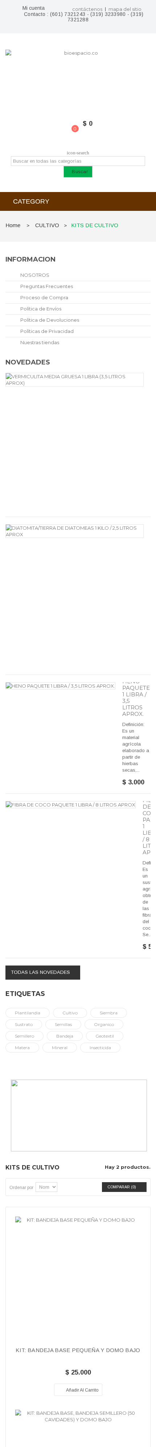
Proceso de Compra (43, 297)
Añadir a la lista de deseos (52, 1390)
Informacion (30, 259)
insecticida (100, 1047)
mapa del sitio (124, 9)
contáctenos (87, 9)
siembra (109, 1013)
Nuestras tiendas (39, 342)
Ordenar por (21, 1187)
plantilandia (27, 1013)
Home (12, 225)
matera (22, 1047)
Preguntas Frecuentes (46, 286)
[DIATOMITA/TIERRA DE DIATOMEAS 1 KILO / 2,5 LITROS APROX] (74, 531)
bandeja (64, 1036)
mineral (59, 1047)
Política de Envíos (40, 309)
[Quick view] (78, 1286)
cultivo (70, 1013)
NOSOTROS (34, 275)
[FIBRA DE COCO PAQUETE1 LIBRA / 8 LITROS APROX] (70, 804)
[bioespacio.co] (78, 78)
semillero (24, 1036)
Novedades (27, 362)
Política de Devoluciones (49, 320)
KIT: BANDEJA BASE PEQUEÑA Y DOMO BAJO (78, 1350)
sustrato (24, 1024)
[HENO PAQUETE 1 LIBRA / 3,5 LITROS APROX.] (60, 685)
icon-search (78, 152)
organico (104, 1024)
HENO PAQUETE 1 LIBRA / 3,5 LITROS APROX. (136, 697)
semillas (63, 1024)
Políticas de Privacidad (46, 331)
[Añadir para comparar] (104, 1390)
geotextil (104, 1036)
